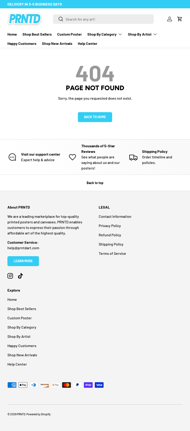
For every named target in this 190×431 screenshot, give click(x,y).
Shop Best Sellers (37, 34)
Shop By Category (21, 327)
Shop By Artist (19, 336)
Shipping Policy (111, 244)
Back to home (95, 117)
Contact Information (115, 216)
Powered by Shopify (38, 414)
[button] (180, 19)
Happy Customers (21, 43)
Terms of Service (112, 253)
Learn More (23, 261)
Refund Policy (110, 235)
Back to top (95, 183)
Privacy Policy (110, 225)
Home (12, 34)
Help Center (87, 43)
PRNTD (21, 414)
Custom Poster (69, 34)
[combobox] (103, 19)
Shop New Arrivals (57, 43)
